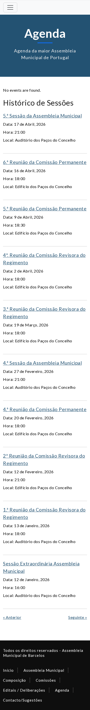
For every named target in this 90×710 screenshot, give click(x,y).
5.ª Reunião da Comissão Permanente (44, 208)
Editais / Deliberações (24, 690)
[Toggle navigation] (10, 7)
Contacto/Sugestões (22, 700)
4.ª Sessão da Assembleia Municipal (42, 363)
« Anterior (12, 617)
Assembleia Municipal (44, 670)
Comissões (46, 680)
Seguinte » (77, 617)
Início (8, 670)
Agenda (62, 690)
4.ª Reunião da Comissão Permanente (44, 409)
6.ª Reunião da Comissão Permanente (44, 162)
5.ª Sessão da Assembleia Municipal (42, 115)
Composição (14, 680)
